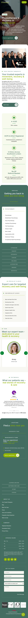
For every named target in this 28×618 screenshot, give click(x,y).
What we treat (5, 517)
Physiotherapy (8, 215)
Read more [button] (14, 407)
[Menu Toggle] (19, 2)
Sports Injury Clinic (9, 307)
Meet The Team (5, 507)
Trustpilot (4, 14)
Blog (3, 504)
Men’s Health (8, 231)
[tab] (14, 201)
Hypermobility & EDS (9, 234)
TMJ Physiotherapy (9, 226)
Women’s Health (8, 228)
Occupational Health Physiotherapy (13, 239)
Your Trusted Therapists (7, 502)
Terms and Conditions (6, 512)
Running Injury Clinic (9, 302)
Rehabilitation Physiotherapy (11, 217)
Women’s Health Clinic (10, 310)
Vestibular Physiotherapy (10, 223)
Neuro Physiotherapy (9, 220)
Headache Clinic (8, 312)
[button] (2, 353)
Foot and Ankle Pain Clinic (11, 315)
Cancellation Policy (6, 528)
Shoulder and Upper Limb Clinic (12, 304)
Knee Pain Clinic (8, 318)
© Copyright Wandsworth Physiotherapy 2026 (14, 613)
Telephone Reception (6, 525)
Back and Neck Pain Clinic (11, 299)
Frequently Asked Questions (8, 515)
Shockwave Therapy (9, 236)
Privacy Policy (5, 530)
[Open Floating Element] (23, 614)
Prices (3, 510)
